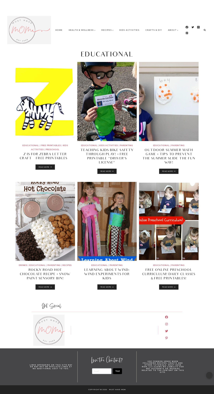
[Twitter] (192, 27)
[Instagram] (198, 27)
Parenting (126, 145)
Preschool (52, 149)
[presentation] (45, 101)
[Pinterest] (187, 33)
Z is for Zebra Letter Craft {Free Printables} (45, 157)
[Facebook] (187, 27)
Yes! (117, 371)
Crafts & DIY (153, 30)
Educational (30, 145)
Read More (47, 167)
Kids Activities (129, 30)
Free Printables (51, 145)
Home (59, 30)
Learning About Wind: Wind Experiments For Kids (107, 274)
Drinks (23, 265)
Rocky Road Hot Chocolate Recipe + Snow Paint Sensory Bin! (45, 274)
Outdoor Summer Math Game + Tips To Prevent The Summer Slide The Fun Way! (168, 156)
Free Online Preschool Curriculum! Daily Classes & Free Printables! (169, 274)
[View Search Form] (205, 30)
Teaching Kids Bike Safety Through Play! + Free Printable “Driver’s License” (107, 156)
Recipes (67, 265)
